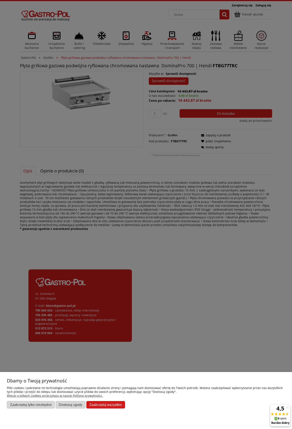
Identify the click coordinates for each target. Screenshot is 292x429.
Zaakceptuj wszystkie (105, 405)
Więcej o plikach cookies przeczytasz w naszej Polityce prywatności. (55, 396)
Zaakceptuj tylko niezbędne (31, 405)
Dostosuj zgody (70, 405)
